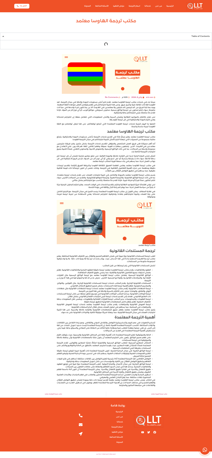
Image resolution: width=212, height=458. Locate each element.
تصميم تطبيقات (105, 454)
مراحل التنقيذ (118, 6)
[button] (3, 36)
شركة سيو (98, 454)
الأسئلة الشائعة (102, 6)
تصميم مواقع (113, 454)
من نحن (158, 6)
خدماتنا (148, 6)
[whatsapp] (205, 450)
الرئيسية (170, 6)
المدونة (87, 6)
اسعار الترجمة (134, 6)
